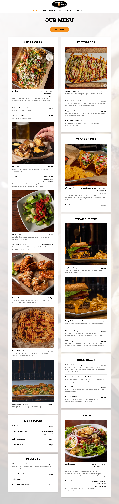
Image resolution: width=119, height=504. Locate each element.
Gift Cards (69, 11)
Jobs (77, 11)
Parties (60, 11)
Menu (35, 11)
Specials (51, 11)
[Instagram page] (85, 10)
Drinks (43, 11)
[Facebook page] (81, 10)
